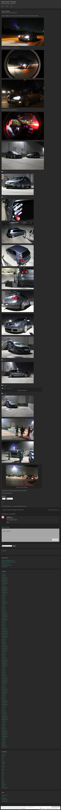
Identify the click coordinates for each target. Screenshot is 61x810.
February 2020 (4, 628)
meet (3, 778)
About (7, 6)
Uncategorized (15, 506)
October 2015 (4, 690)
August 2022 (4, 593)
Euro (11, 506)
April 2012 (4, 743)
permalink (25, 506)
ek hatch (3, 769)
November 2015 (5, 689)
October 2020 (4, 618)
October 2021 (4, 601)
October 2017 (4, 663)
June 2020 (4, 624)
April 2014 (4, 710)
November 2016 (5, 678)
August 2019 (4, 637)
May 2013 (3, 725)
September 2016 (5, 681)
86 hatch (3, 755)
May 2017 (3, 671)
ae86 (3, 758)
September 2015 (5, 692)
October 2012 (4, 734)
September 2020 (5, 619)
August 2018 (4, 651)
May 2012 (3, 742)
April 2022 (4, 599)
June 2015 (4, 695)
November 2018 (5, 646)
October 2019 (4, 634)
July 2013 (3, 722)
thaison (3, 783)
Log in (3, 796)
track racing (4, 784)
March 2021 (4, 610)
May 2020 (3, 625)
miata (3, 780)
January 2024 (4, 577)
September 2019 (5, 636)
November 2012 (5, 733)
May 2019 (3, 642)
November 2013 (5, 718)
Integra (3, 774)
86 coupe (3, 754)
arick (3, 760)
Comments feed (5, 799)
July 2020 (3, 622)
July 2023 (3, 584)
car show (3, 763)
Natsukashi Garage (8, 2)
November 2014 (5, 701)
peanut (3, 781)
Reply (8, 522)
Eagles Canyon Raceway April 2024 (8, 560)
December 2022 (5, 587)
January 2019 (4, 645)
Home (2, 6)
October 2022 (4, 590)
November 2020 (5, 616)
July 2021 (3, 604)
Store (11, 6)
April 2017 (4, 672)
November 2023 (5, 580)
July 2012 (3, 739)
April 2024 (4, 574)
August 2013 (4, 721)
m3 (2, 777)
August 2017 (4, 666)
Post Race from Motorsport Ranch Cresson (9, 562)
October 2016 (4, 680)
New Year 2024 (4, 566)
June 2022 (4, 596)
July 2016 (3, 684)
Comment (55, 539)
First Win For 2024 (5, 563)
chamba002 (14, 12)
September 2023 (5, 583)
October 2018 (4, 648)
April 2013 (4, 727)
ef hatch (3, 766)
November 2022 (5, 589)
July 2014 (3, 707)
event (3, 772)
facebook (4, 550)
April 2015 (4, 698)
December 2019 (5, 631)
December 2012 (5, 731)
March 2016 (4, 687)
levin (3, 775)
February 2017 (4, 675)
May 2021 (3, 607)
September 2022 (5, 592)
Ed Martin (9, 517)
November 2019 (5, 633)
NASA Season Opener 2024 (7, 565)
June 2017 (4, 669)
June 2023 (4, 586)
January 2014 (4, 715)
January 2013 (4, 730)
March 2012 (4, 745)
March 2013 (4, 728)
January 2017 (4, 677)
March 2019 (4, 643)
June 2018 (4, 654)
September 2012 (5, 736)
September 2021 (5, 602)
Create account (4, 795)
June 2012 (4, 740)
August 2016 (4, 683)
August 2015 (4, 693)
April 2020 (4, 627)
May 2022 (3, 598)
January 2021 (4, 613)
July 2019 (3, 639)
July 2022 (3, 595)
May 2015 (3, 696)
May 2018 (3, 655)
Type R (3, 786)
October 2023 (4, 581)
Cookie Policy (23, 808)
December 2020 (5, 615)
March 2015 (4, 699)
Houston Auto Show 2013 (53, 509)
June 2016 (4, 686)
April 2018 (4, 657)
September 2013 (5, 719)
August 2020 (4, 621)
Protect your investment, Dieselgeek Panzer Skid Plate (12, 509)
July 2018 (3, 652)
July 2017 (3, 668)
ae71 (3, 757)
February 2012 (4, 746)
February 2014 (4, 713)
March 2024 (4, 575)
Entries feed (4, 798)
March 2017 (4, 674)
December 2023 (5, 578)
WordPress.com (5, 801)
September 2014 (5, 704)
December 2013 (5, 716)
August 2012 (4, 737)
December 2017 (5, 660)
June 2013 (4, 724)
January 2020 (4, 630)
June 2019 (4, 640)
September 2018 (5, 649)
